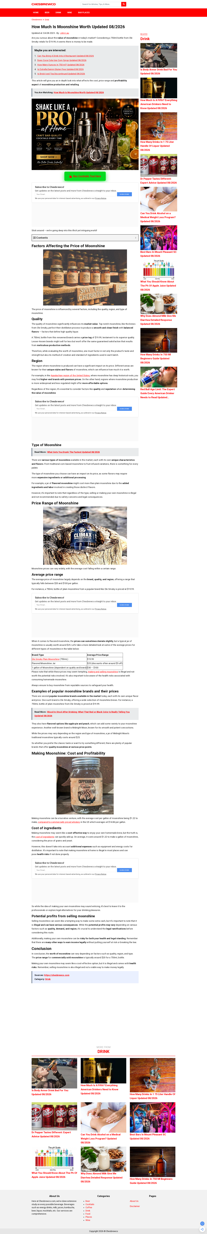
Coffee (89, 1207)
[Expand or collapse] (135, 238)
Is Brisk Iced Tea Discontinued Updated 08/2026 (61, 73)
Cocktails (90, 1204)
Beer (47, 12)
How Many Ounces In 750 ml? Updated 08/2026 (60, 64)
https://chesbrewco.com (56, 975)
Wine (69, 12)
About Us (134, 1201)
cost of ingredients (44, 837)
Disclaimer (135, 1206)
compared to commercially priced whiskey (59, 822)
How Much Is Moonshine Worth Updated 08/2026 (79, 92)
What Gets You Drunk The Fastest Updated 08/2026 (73, 452)
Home (36, 12)
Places (89, 1217)
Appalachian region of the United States (70, 375)
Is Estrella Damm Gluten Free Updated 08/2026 (60, 69)
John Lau (64, 33)
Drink (58, 12)
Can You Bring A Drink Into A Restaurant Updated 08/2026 (65, 56)
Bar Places (84, 12)
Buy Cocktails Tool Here (87, 176)
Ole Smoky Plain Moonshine (45, 659)
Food (88, 1214)
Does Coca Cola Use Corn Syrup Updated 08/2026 (61, 60)
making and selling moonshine (103, 671)
